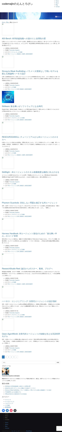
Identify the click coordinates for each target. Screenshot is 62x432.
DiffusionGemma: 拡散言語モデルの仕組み (16, 394)
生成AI (23, 54)
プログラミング (15, 118)
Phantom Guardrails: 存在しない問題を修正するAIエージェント (30, 202)
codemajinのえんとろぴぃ (17, 3)
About (57, 3)
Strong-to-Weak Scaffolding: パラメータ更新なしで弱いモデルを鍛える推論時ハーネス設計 (30, 72)
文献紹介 (19, 54)
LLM (18, 89)
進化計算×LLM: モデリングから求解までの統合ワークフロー (20, 388)
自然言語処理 (29, 54)
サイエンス (14, 52)
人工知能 (20, 52)
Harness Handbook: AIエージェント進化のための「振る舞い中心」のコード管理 (29, 234)
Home (57, 1)
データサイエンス (9, 401)
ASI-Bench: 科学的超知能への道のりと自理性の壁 (24, 38)
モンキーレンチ (15, 431)
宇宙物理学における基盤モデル (13, 392)
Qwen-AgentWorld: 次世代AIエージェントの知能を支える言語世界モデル (31, 335)
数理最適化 (8, 407)
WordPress (29, 431)
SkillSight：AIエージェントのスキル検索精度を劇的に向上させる (30, 172)
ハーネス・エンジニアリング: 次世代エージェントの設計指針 (29, 301)
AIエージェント (12, 54)
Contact (58, 6)
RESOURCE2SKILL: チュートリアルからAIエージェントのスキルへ (30, 138)
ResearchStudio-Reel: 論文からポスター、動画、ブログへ (27, 268)
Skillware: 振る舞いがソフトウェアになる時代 (22, 106)
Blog (57, 5)
